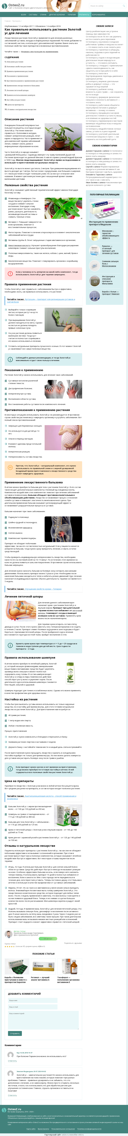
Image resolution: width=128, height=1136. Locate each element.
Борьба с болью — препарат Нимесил (110, 292)
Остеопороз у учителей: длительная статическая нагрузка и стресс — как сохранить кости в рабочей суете (102, 136)
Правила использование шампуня (20, 95)
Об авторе (48, 939)
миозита (27, 527)
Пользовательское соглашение (63, 1129)
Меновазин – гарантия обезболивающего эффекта (110, 234)
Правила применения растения (19, 71)
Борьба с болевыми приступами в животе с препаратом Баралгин (16, 979)
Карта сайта (31, 1129)
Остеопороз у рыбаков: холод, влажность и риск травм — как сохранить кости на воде (104, 92)
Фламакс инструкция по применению (39, 51)
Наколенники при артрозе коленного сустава (104, 183)
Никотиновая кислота (19, 245)
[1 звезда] (6, 946)
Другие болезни (57, 14)
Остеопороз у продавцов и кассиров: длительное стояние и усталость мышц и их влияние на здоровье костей (104, 115)
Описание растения (14, 62)
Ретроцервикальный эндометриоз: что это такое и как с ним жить (104, 178)
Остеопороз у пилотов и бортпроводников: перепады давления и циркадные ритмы (104, 76)
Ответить (12, 1060)
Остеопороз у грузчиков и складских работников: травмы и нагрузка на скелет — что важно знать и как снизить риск (104, 44)
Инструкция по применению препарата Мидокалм (103, 223)
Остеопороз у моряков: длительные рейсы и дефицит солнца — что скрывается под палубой (102, 84)
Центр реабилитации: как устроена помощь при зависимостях (102, 32)
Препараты (83, 14)
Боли (23, 14)
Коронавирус (98, 14)
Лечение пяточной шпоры (16, 90)
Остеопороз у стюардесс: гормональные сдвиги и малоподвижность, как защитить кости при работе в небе (104, 68)
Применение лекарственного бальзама (22, 86)
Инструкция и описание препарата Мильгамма (108, 280)
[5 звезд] (14, 946)
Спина (43, 14)
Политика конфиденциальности (89, 1129)
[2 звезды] (8, 946)
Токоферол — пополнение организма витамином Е (68, 979)
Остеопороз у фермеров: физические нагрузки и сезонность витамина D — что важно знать (103, 100)
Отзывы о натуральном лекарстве (20, 109)
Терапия (72, 14)
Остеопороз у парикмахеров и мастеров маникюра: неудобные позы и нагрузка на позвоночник (104, 123)
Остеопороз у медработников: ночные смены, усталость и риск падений (103, 130)
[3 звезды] (10, 946)
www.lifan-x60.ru (76, 1134)
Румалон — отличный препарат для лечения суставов (110, 249)
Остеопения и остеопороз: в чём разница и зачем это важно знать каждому (104, 153)
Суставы (33, 14)
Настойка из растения (15, 100)
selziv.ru (65, 1134)
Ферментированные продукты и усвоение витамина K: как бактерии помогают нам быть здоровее (104, 169)
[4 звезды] (12, 946)
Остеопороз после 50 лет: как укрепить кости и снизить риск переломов (103, 37)
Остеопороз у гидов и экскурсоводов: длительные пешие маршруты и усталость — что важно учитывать (103, 60)
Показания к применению (16, 76)
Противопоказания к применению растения (24, 81)
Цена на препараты (14, 105)
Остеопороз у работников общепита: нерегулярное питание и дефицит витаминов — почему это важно (103, 108)
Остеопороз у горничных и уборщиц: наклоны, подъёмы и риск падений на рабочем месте (103, 52)
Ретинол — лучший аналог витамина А (40, 978)
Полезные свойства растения (18, 66)
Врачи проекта (43, 1129)
